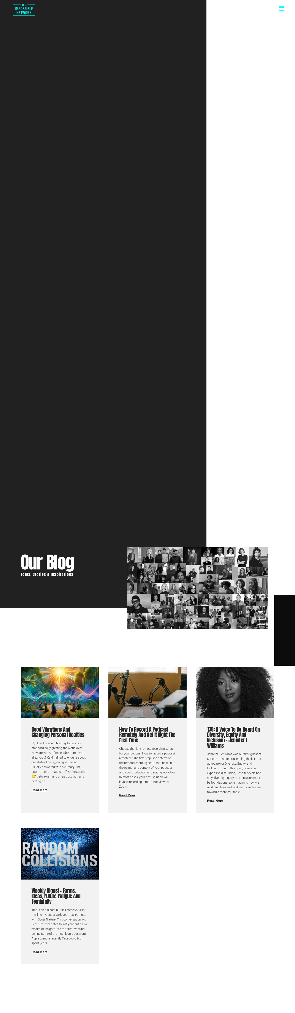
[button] (162, 9)
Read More (39, 790)
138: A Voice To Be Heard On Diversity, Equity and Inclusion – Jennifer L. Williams (233, 738)
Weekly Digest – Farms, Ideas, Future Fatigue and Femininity (56, 896)
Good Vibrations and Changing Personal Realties (58, 732)
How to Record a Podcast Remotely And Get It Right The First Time (147, 735)
